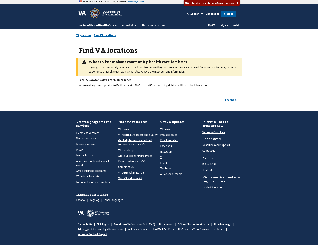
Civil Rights (103, 224)
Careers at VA (126, 167)
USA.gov (183, 229)
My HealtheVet (230, 25)
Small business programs (91, 171)
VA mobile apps (127, 150)
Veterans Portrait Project (92, 234)
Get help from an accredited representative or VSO (135, 142)
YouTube (165, 168)
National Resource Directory (93, 182)
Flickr (163, 163)
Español (81, 200)
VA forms (123, 129)
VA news (165, 129)
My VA (211, 25)
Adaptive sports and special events (92, 163)
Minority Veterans (86, 144)
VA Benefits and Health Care (96, 25)
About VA (128, 25)
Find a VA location (212, 187)
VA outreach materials (131, 172)
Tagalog (94, 200)
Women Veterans (86, 138)
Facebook (166, 146)
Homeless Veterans (87, 133)
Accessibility (85, 224)
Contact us (212, 14)
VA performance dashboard (208, 229)
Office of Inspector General (194, 224)
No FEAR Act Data (163, 229)
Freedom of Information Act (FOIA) (134, 224)
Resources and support (216, 145)
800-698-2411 (210, 164)
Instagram (166, 151)
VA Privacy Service (138, 229)
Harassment (166, 224)
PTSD (79, 150)
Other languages (113, 200)
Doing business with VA (131, 161)
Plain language (222, 224)
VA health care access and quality (138, 134)
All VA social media (171, 174)
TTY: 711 (207, 170)
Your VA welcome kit (130, 178)
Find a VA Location (153, 25)
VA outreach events (87, 176)
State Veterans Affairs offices (135, 156)
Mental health (84, 155)
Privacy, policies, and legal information (100, 229)
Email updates (169, 140)
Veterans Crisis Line (213, 132)
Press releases (168, 134)
